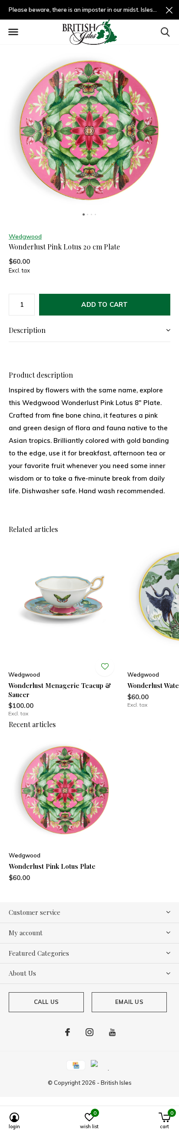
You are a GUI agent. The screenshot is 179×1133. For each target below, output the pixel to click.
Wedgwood (25, 236)
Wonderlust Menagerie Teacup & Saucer (59, 690)
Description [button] (27, 330)
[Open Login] (104, 666)
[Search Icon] (165, 32)
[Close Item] (169, 10)
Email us (129, 1001)
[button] (13, 32)
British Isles (116, 1082)
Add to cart (104, 304)
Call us (46, 1001)
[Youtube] (112, 1032)
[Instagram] (89, 1032)
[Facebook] (67, 1032)
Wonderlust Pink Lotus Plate (52, 866)
